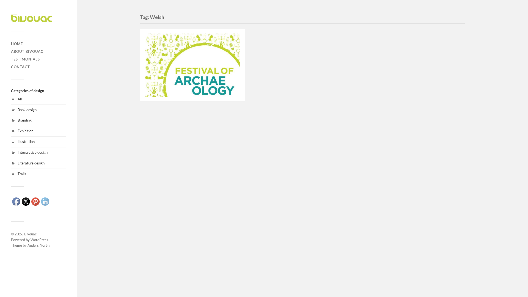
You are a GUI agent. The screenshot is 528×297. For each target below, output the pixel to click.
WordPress (39, 240)
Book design (27, 110)
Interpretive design (33, 152)
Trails (22, 174)
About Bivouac (27, 51)
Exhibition (25, 131)
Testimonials (25, 59)
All (20, 99)
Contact (20, 67)
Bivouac (30, 234)
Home (17, 44)
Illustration (26, 141)
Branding (25, 120)
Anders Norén (39, 245)
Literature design (31, 163)
